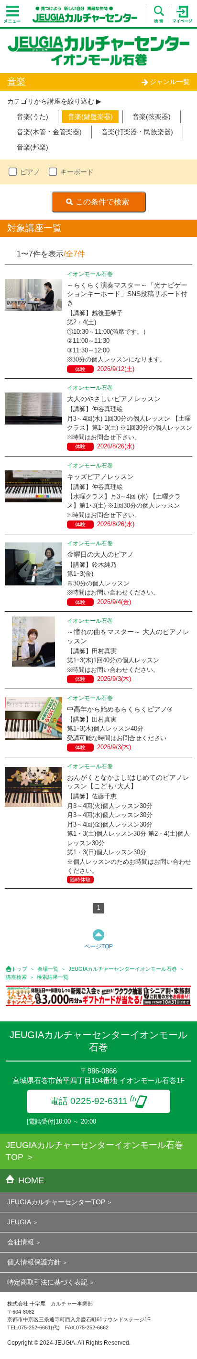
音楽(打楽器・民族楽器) (137, 132)
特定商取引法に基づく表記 (47, 1282)
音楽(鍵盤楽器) (90, 116)
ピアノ (30, 172)
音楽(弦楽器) (151, 116)
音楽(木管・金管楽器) (49, 132)
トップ (19, 969)
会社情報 (20, 1242)
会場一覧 (47, 969)
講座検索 (16, 977)
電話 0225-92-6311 (89, 1101)
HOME (31, 1180)
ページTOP (98, 946)
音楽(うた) (32, 116)
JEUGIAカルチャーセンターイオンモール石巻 (122, 969)
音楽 (16, 81)
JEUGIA (19, 1222)
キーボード (77, 172)
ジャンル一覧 (170, 81)
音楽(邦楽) (32, 147)
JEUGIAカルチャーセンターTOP (56, 1202)
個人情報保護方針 (34, 1262)
